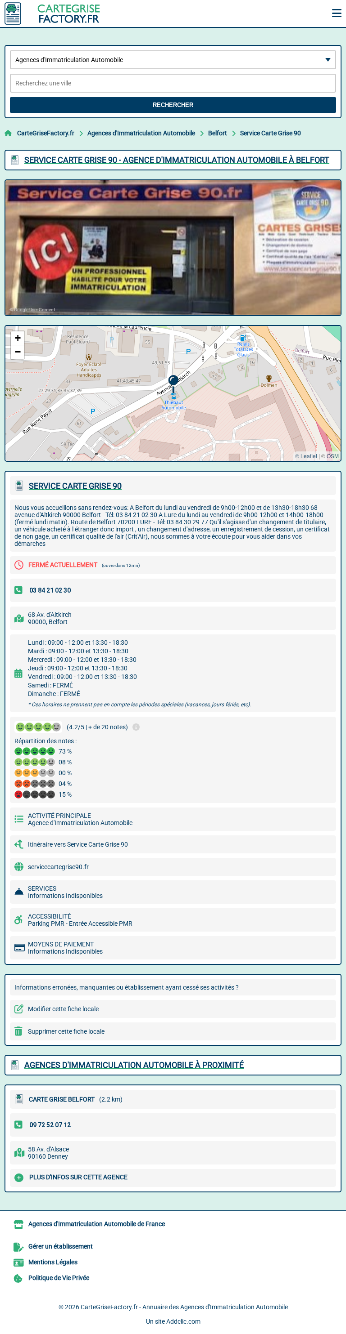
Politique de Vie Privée (58, 1277)
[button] (173, 384)
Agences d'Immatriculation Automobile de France (96, 1223)
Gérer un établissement (60, 1246)
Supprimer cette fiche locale (66, 1031)
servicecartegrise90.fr (58, 866)
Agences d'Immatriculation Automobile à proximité (134, 1065)
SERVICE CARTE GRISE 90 (75, 486)
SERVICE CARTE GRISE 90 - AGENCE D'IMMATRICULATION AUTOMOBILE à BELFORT (176, 160)
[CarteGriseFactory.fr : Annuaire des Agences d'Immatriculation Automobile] (61, 13)
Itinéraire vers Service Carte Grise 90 (78, 844)
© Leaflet (306, 456)
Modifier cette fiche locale (63, 1009)
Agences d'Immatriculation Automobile (141, 133)
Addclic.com (183, 1321)
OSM (333, 456)
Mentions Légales (52, 1262)
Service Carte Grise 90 (270, 133)
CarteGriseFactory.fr (45, 133)
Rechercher (173, 105)
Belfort (217, 133)
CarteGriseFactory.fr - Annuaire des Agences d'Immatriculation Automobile (184, 1307)
